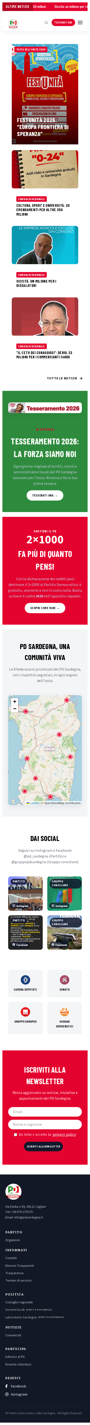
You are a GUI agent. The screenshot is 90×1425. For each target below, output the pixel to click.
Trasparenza (14, 1273)
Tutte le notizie (65, 378)
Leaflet (34, 803)
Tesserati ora (63, 22)
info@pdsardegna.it (28, 1217)
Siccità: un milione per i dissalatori (64, 7)
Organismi (12, 1240)
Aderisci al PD (15, 1356)
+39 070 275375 (22, 1212)
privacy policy (64, 1134)
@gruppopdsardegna (29, 862)
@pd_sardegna (36, 856)
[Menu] (80, 22)
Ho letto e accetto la (47, 1134)
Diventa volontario (18, 1364)
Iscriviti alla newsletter (43, 1146)
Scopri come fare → (45, 608)
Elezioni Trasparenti (19, 1265)
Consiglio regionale (19, 1302)
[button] (50, 797)
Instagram (18, 1394)
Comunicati (13, 1335)
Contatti (11, 1258)
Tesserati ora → (45, 495)
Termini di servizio (18, 1280)
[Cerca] (46, 22)
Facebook (18, 1386)
